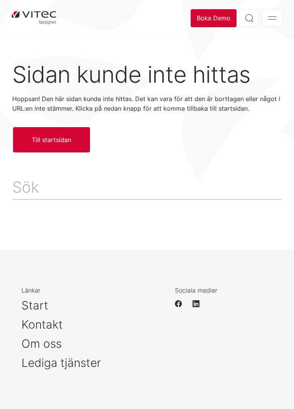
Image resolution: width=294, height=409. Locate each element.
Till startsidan (51, 140)
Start (34, 305)
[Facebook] (182, 303)
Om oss (41, 343)
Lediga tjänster (61, 363)
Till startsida (33, 18)
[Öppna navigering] (272, 18)
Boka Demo (213, 18)
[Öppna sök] (249, 18)
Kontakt (42, 324)
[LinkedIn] (199, 303)
